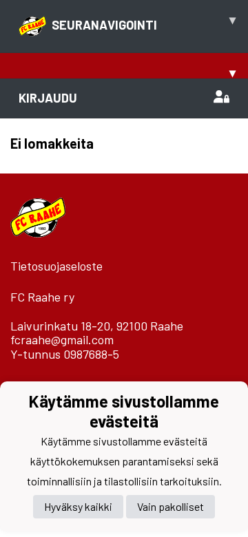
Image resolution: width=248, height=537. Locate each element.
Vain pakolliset (170, 506)
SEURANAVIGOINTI (144, 22)
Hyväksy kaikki (78, 506)
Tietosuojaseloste (56, 265)
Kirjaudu (48, 97)
